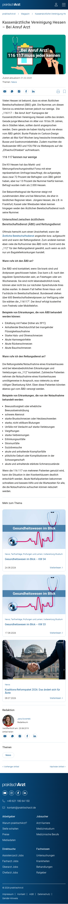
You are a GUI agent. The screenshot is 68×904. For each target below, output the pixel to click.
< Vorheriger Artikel (10, 766)
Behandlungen (44, 866)
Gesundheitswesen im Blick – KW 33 (25, 624)
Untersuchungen (45, 855)
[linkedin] (24, 793)
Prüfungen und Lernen (33, 554)
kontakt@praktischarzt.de (21, 807)
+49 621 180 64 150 (18, 800)
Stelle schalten (10, 828)
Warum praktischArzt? (14, 822)
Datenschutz (44, 894)
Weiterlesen (56, 567)
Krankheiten (43, 861)
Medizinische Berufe (47, 834)
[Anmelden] (56, 5)
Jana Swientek (24, 719)
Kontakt (21, 894)
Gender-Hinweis (10, 898)
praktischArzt (9, 14)
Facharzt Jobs (10, 861)
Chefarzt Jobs (10, 872)
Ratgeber (41, 872)
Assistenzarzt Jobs (13, 855)
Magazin (25, 14)
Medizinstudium (45, 828)
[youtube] (4, 793)
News (14, 82)
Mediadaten (9, 840)
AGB (31, 894)
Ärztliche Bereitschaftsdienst (18, 235)
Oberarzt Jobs (10, 866)
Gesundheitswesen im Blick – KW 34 (25, 559)
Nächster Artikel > (58, 766)
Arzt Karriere (43, 822)
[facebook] (18, 793)
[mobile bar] (64, 5)
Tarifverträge (16, 554)
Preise (5, 834)
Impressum (7, 894)
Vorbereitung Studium (53, 554)
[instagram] (11, 793)
